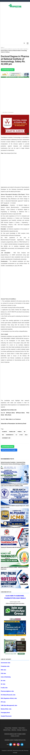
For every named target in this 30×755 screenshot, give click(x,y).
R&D (3, 434)
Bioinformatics (9, 434)
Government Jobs (6, 437)
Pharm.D (20, 431)
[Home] (15, 5)
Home (2, 47)
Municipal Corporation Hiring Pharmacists (10, 527)
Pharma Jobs (12, 431)
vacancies (4, 431)
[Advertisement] (15, 25)
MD (24, 431)
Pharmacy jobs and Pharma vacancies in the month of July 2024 (14, 49)
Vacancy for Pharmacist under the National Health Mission (14, 547)
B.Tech (21, 434)
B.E (16, 434)
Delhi (26, 434)
